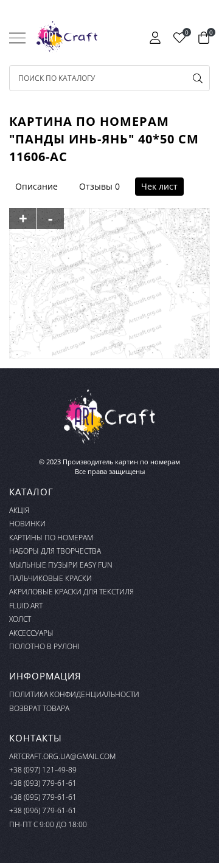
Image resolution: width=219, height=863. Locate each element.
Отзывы (96, 186)
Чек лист (159, 186)
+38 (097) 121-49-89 (43, 770)
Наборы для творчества (55, 551)
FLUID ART (26, 605)
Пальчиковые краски (50, 578)
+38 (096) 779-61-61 (43, 810)
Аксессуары (31, 633)
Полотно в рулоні (44, 646)
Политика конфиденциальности (74, 694)
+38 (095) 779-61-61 (43, 797)
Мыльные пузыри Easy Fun (61, 565)
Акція (19, 510)
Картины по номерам (51, 537)
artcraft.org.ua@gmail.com (62, 756)
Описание (36, 186)
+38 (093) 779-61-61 (43, 783)
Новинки (27, 523)
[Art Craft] (66, 37)
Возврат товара (39, 708)
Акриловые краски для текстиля (71, 591)
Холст (20, 619)
